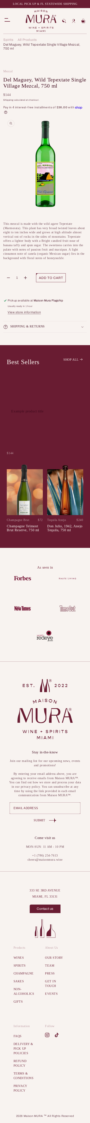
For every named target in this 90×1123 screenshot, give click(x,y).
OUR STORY (54, 957)
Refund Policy (20, 1063)
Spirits (8, 40)
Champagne (24, 973)
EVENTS (51, 993)
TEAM (49, 965)
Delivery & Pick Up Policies (23, 1048)
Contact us (45, 908)
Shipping (8, 100)
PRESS (50, 973)
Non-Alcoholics (24, 991)
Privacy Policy (20, 1088)
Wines (19, 957)
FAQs (18, 1036)
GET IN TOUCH (50, 984)
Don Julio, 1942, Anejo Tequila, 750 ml (65, 528)
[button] (64, 21)
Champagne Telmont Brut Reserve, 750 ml (23, 528)
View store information (24, 312)
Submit (39, 820)
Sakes (19, 981)
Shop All (71, 359)
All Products (27, 40)
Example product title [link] (27, 411)
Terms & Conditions (24, 1076)
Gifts (18, 1001)
